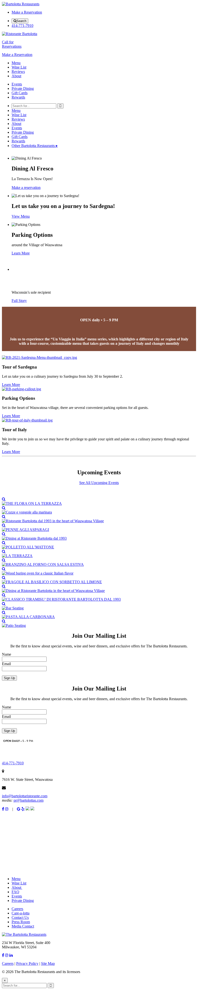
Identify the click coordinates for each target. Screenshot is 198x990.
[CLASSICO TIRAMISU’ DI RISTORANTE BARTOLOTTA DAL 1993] (99, 597)
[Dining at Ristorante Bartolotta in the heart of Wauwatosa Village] (99, 588)
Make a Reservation (27, 12)
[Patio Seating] (99, 623)
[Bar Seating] (99, 606)
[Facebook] (3, 809)
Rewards (18, 97)
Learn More (11, 385)
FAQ (15, 892)
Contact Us (20, 917)
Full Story (19, 301)
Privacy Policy (27, 963)
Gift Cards (20, 93)
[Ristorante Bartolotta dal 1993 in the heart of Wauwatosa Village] (99, 518)
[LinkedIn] (11, 955)
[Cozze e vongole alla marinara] (99, 510)
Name (6, 654)
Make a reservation (26, 187)
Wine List (19, 67)
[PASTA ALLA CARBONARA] (99, 614)
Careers (17, 909)
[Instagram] (6, 809)
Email (6, 664)
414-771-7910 (22, 25)
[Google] (18, 809)
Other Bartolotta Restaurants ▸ (35, 146)
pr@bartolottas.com (28, 800)
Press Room (21, 922)
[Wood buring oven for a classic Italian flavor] (99, 571)
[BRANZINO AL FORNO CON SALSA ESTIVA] (99, 562)
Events (17, 84)
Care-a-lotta (20, 913)
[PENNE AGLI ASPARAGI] (99, 527)
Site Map (48, 963)
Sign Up (9, 678)
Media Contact (23, 926)
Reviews (18, 71)
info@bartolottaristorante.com (24, 796)
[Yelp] (23, 809)
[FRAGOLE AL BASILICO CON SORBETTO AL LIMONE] (99, 580)
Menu (16, 63)
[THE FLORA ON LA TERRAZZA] (99, 501)
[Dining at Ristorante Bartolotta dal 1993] (99, 536)
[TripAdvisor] (27, 809)
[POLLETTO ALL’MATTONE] (99, 545)
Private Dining (23, 88)
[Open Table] (32, 809)
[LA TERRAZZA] (99, 553)
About (16, 76)
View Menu (21, 216)
